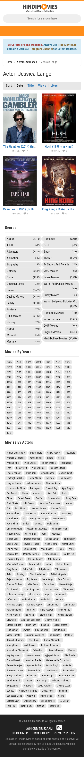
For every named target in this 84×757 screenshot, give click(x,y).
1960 (38, 407)
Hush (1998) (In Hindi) (59, 146)
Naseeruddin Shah (16, 488)
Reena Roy (66, 513)
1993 (58, 382)
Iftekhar (68, 635)
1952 (48, 412)
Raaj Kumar (12, 569)
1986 (58, 387)
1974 (38, 397)
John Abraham (33, 655)
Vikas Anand (61, 569)
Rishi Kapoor (65, 478)
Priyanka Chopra (14, 604)
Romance (60, 239)
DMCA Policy (41, 733)
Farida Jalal (35, 564)
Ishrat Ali (31, 609)
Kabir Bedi (55, 706)
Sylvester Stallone (60, 680)
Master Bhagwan (32, 539)
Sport (60, 251)
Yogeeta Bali (13, 685)
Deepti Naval (48, 690)
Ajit (8, 508)
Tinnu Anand (64, 609)
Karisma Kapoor (35, 559)
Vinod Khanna (47, 473)
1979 (58, 392)
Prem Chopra (30, 463)
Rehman (45, 625)
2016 (38, 367)
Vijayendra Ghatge (28, 690)
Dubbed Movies (23, 296)
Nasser (28, 680)
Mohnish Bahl (28, 599)
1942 (9, 422)
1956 (9, 412)
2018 (19, 367)
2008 (48, 372)
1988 (38, 387)
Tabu (9, 574)
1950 (67, 412)
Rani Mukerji (59, 630)
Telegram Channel (41, 49)
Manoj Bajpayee (31, 589)
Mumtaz (38, 523)
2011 (19, 372)
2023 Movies (60, 271)
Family (23, 303)
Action (23, 239)
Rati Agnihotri (13, 513)
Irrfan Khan (12, 599)
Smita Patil (61, 594)
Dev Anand (12, 493)
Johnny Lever (63, 685)
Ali (24, 518)
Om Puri (39, 498)
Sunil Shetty (12, 503)
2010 (28, 372)
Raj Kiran (29, 614)
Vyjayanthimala (52, 655)
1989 (28, 387)
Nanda (59, 599)
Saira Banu (34, 640)
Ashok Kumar (36, 457)
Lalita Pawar (32, 584)
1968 (28, 402)
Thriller (60, 258)
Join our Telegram (39, 729)
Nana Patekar (46, 609)
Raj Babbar (66, 463)
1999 (67, 377)
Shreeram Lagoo (15, 670)
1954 (28, 412)
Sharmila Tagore (15, 559)
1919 (67, 428)
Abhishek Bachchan (30, 620)
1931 (28, 428)
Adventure (23, 251)
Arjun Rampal (48, 675)
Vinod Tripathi (14, 635)
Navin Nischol (13, 614)
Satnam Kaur (13, 701)
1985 (67, 387)
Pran (9, 468)
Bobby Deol (38, 650)
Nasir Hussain (51, 589)
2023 (38, 362)
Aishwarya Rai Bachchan (58, 660)
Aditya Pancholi (14, 609)
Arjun (71, 549)
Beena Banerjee (14, 665)
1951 (58, 412)
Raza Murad (20, 508)
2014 (58, 367)
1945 (48, 417)
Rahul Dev (32, 675)
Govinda (50, 478)
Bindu (64, 493)
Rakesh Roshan (56, 650)
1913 (9, 433)
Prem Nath (31, 625)
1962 (19, 407)
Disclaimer (20, 733)
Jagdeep (56, 533)
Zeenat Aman (59, 518)
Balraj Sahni (28, 569)
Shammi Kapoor (38, 508)
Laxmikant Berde (33, 660)
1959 (48, 407)
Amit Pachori (53, 604)
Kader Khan (12, 523)
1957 (67, 407)
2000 (58, 377)
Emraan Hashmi (66, 675)
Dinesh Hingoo (14, 625)
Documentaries (23, 284)
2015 (48, 367)
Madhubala (45, 599)
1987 (48, 387)
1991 (9, 387)
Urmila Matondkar (52, 640)
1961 (28, 407)
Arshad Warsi (13, 660)
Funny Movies (60, 295)
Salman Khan (54, 498)
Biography (23, 264)
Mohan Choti (68, 544)
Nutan (48, 564)
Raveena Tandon (31, 544)
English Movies (60, 332)
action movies (60, 319)
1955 (19, 412)
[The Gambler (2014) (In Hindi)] (20, 118)
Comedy (23, 271)
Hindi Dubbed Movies (60, 338)
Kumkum (63, 690)
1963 (9, 407)
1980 (48, 392)
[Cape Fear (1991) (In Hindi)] (20, 181)
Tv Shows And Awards (60, 264)
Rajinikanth (55, 635)
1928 (48, 428)
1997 (19, 382)
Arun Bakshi (64, 579)
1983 (19, 392)
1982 (28, 392)
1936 (67, 422)
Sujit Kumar (12, 630)
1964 (67, 402)
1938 (48, 422)
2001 (48, 377)
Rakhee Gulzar (58, 508)
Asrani (61, 457)
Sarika (61, 695)
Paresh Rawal (24, 498)
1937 (58, 422)
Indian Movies (60, 277)
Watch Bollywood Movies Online (61, 304)
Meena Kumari (52, 539)
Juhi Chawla (28, 503)
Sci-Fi (60, 245)
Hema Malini (35, 478)
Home (9, 61)
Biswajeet (11, 620)
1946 (38, 417)
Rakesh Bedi (30, 549)
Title (30, 85)
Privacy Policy (64, 733)
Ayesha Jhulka (34, 665)
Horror (23, 328)
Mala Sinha (52, 523)
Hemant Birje (65, 584)
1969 (19, 402)
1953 (38, 412)
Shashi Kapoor (14, 473)
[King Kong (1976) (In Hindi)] (59, 181)
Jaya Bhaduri (51, 670)
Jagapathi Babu (14, 695)
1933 (19, 428)
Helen (25, 493)
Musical (23, 335)
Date (20, 85)
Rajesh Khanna (49, 463)
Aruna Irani (31, 473)
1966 (48, 402)
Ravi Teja (11, 706)
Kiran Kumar (30, 513)
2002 (38, 377)
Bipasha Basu (41, 630)
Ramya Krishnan (14, 675)
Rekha (50, 457)
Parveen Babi (34, 670)
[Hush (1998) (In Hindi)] (59, 118)
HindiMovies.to (67, 45)
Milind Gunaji (46, 695)
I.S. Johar (64, 701)
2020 (67, 362)
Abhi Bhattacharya (15, 594)
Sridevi (26, 523)
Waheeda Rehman (15, 564)
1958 (58, 407)
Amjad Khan (46, 549)
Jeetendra (70, 452)
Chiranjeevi (68, 589)
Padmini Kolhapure (50, 645)
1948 (19, 417)
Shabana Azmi (53, 483)
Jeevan (68, 503)
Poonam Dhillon (14, 584)
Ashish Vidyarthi (58, 574)
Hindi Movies (23, 316)
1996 (28, 382)
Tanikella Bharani (15, 640)
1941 (19, 422)
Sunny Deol (71, 498)
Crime (23, 277)
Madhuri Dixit (13, 533)
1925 (58, 428)
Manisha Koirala (31, 554)
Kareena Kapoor (34, 604)
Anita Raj (67, 665)
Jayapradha (12, 554)
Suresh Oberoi (61, 625)
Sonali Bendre (48, 701)
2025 (19, 362)
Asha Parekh (54, 559)
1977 (9, 397)
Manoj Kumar (13, 645)
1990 (19, 387)
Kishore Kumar (63, 564)
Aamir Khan (69, 604)
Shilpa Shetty (30, 701)
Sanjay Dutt (21, 468)
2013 (67, 367)
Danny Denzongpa (39, 518)
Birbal (10, 498)
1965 (58, 402)
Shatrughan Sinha (15, 478)
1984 (9, 392)
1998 (9, 382)
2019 (9, 367)
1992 (67, 382)
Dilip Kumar (44, 569)
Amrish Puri (12, 518)
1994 (48, 382)
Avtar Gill (31, 695)
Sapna (48, 594)
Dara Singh (47, 579)
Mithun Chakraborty (16, 452)
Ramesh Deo (69, 670)
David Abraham (45, 685)
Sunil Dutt (51, 493)
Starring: (21, 574)
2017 (28, 367)
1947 (28, 417)
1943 (67, 417)
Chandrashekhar (38, 574)
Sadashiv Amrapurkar (49, 503)
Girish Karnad (13, 680)
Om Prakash (13, 589)
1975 (28, 397)
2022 (48, 362)
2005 (9, 377)
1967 (38, 402)
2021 (58, 362)
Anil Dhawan (30, 645)
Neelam (41, 706)
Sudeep (10, 690)
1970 (9, 402)
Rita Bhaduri (70, 655)
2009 (38, 372)
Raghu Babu (26, 706)
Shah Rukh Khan (59, 528)
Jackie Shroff (65, 473)
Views (42, 85)
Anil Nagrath (31, 533)
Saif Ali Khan (13, 549)
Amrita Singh (52, 665)
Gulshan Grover (57, 468)
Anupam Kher (13, 463)
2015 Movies (60, 325)
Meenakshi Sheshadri (17, 650)
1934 (9, 428)
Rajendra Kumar (14, 579)
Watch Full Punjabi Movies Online (61, 286)
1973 (48, 397)
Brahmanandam (33, 483)
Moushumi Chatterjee (37, 528)
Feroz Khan (49, 584)
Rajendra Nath (46, 614)
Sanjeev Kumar (14, 483)
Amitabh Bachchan (16, 457)
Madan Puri (68, 554)
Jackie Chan (13, 544)
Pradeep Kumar (51, 554)
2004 (19, 377)
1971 (67, 397)
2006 (67, 372)
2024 (28, 362)
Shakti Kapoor (53, 452)
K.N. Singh (42, 680)
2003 (28, 377)
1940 (28, 422)
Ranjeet (71, 650)
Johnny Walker (52, 620)
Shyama (26, 630)
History (23, 322)
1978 (67, 392)
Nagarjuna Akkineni (35, 635)
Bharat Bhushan (48, 513)
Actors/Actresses (27, 61)
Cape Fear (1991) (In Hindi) (20, 209)
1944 (58, 417)
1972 (58, 397)
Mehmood (37, 493)
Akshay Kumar (38, 468)
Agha (44, 533)
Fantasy (23, 309)
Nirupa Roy (69, 539)
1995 (38, 382)
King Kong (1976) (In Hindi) (59, 209)
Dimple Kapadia (14, 528)
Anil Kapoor (35, 488)
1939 (38, 422)
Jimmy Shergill (65, 614)
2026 (9, 362)
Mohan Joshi (13, 539)
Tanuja (60, 549)
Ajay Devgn (67, 488)
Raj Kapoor (32, 579)
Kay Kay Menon (14, 655)
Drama (23, 290)
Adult (23, 245)
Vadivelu (28, 685)
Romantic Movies (60, 313)
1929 (38, 428)
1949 (9, 417)
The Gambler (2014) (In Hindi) (22, 146)
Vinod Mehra (51, 544)
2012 (9, 372)
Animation (23, 258)
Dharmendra (36, 452)
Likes (54, 85)
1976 (19, 397)
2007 (58, 372)
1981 (38, 392)
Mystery (23, 341)
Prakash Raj (51, 488)
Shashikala (34, 594)
